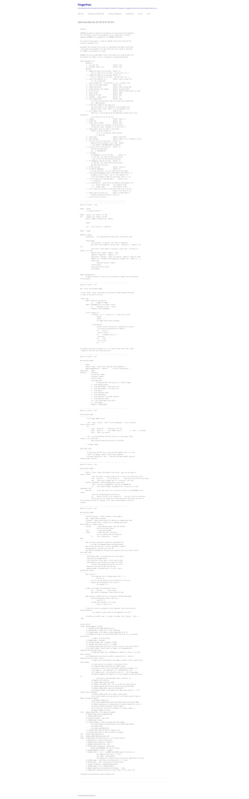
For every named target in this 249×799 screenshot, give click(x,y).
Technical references (114, 14)
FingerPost (84, 4)
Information (130, 14)
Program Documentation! (96, 14)
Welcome (80, 14)
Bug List (140, 14)
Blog (148, 14)
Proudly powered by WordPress (87, 795)
